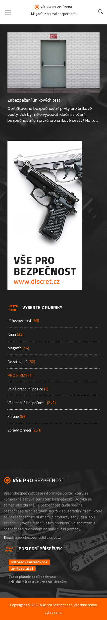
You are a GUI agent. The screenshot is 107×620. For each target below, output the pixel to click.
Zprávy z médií (19, 430)
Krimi (11, 334)
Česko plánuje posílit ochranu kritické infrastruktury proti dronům (38, 579)
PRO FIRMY (17, 375)
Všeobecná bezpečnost (26, 403)
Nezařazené (17, 362)
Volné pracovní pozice (25, 389)
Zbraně (13, 416)
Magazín (14, 348)
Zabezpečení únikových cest (33, 100)
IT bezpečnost (19, 320)
